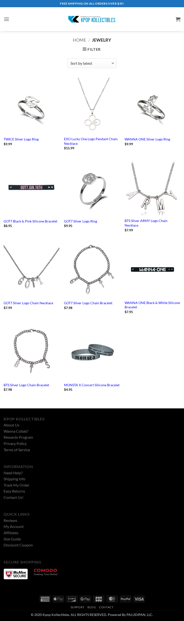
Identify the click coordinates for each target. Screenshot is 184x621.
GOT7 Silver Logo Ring (80, 221)
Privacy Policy (15, 443)
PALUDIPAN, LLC (139, 615)
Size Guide (12, 539)
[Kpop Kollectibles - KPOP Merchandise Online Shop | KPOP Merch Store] (92, 19)
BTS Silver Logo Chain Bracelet (26, 385)
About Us (11, 425)
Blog (91, 607)
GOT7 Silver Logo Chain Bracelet (88, 303)
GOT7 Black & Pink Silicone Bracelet (30, 221)
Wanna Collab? (16, 431)
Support (78, 607)
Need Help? (13, 472)
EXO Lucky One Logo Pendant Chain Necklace (91, 141)
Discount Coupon (18, 545)
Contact (106, 607)
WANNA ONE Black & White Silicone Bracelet (152, 305)
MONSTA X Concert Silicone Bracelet (92, 385)
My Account (14, 526)
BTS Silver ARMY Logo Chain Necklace (146, 223)
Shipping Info (14, 478)
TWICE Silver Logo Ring (21, 139)
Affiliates (11, 532)
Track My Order (16, 485)
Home (79, 40)
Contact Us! (13, 497)
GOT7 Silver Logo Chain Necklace (28, 303)
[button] (6, 19)
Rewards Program (18, 437)
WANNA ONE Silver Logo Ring (147, 139)
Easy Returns (14, 491)
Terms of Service (17, 449)
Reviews (10, 520)
